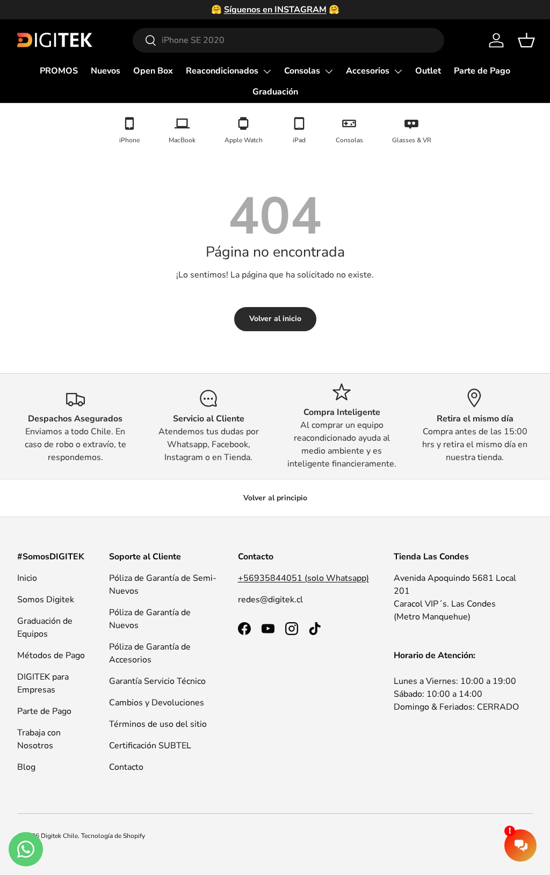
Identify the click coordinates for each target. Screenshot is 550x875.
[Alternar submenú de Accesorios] (398, 71)
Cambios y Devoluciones (156, 703)
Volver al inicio (275, 318)
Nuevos (105, 71)
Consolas (302, 71)
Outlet (428, 71)
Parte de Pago (482, 71)
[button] (526, 40)
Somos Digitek (45, 600)
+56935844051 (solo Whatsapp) (303, 578)
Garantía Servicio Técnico (157, 681)
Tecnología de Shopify (113, 836)
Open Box (153, 71)
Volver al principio (275, 498)
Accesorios (367, 71)
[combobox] (288, 40)
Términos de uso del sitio (158, 724)
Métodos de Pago (51, 655)
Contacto (126, 767)
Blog (26, 767)
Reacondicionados (222, 71)
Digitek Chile (59, 836)
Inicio (27, 578)
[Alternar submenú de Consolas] (328, 71)
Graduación (275, 92)
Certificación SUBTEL (150, 746)
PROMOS (59, 71)
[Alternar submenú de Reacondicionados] (266, 71)
